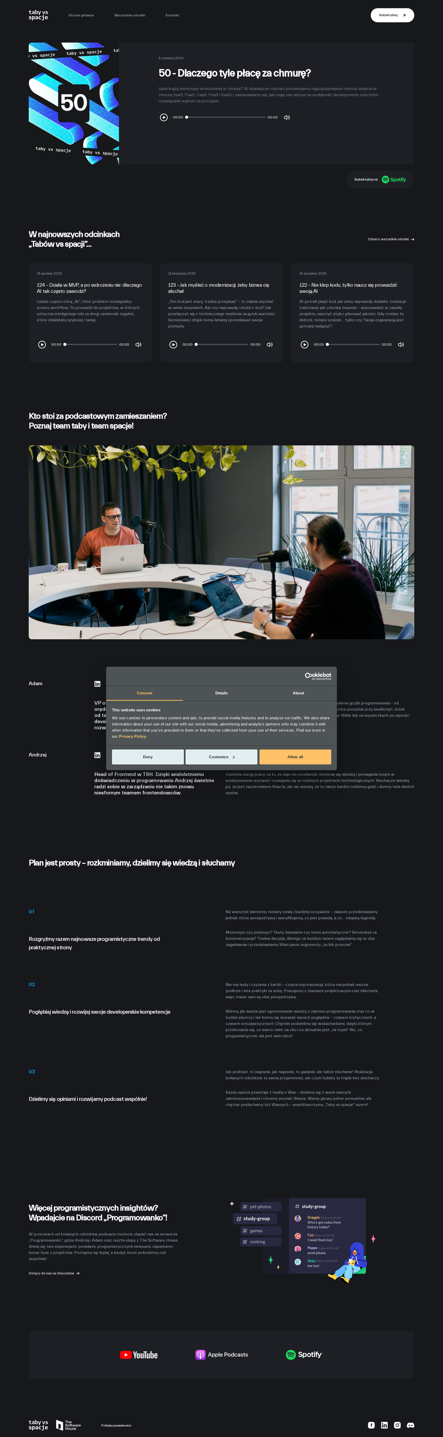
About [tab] (298, 693)
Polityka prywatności (116, 1425)
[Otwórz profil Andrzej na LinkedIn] (97, 755)
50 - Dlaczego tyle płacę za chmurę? (234, 73)
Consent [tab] (144, 693)
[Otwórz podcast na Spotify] (304, 1354)
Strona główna (81, 15)
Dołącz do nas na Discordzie (51, 1273)
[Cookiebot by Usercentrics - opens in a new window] (308, 676)
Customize (218, 757)
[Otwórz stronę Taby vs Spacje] (38, 15)
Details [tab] (221, 693)
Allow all (295, 757)
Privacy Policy (132, 736)
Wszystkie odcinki (129, 15)
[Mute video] (287, 117)
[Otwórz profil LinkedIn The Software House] (384, 1425)
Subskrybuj (388, 15)
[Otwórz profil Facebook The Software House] (371, 1425)
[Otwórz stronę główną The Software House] (68, 1425)
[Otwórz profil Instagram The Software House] (397, 1425)
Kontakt (172, 15)
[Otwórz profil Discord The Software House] (410, 1425)
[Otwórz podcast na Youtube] (138, 1354)
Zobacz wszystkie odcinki (388, 239)
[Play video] (164, 117)
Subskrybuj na (366, 179)
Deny (147, 757)
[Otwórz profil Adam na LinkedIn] (97, 683)
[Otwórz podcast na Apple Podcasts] (221, 1354)
